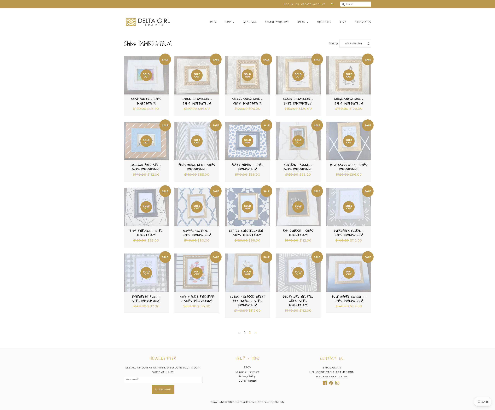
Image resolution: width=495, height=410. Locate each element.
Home (213, 22)
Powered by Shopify (271, 402)
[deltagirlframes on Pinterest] (331, 383)
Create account (313, 4)
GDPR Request (247, 380)
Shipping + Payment (247, 371)
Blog (343, 22)
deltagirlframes (246, 402)
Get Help (250, 22)
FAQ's (247, 367)
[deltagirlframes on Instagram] (337, 383)
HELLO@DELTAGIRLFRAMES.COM (331, 372)
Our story (324, 22)
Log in (288, 4)
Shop (228, 22)
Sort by (333, 43)
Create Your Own (277, 22)
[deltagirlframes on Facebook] (325, 383)
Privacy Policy (247, 376)
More (302, 22)
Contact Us (363, 22)
